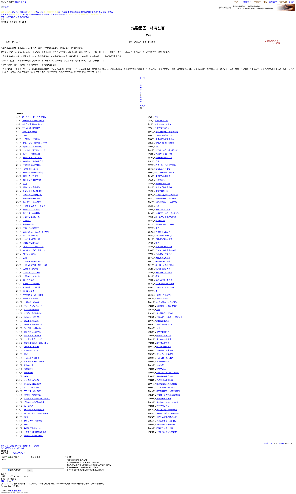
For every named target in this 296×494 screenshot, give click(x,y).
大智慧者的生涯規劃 (164, 376)
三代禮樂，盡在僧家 (32, 391)
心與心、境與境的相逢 (33, 313)
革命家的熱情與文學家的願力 (35, 250)
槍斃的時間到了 (29, 224)
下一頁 (142, 106)
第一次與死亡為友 (163, 210)
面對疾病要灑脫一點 (31, 217)
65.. (141, 101)
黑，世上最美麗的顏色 (165, 265)
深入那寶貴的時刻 (30, 236)
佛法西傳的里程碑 (30, 299)
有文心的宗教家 (29, 254)
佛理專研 (23, 12)
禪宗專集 (73, 12)
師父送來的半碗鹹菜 (31, 213)
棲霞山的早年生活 (163, 169)
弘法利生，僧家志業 (32, 328)
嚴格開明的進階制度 (164, 380)
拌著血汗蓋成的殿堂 (164, 154)
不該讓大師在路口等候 (32, 165)
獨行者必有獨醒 (162, 343)
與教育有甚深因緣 (163, 399)
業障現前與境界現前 (31, 187)
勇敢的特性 (28, 369)
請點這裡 (273, 2)
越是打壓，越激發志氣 (32, 195)
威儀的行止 (161, 365)
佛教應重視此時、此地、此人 (36, 343)
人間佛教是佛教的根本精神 (34, 261)
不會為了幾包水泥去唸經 (166, 250)
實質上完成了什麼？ (31, 176)
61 (141, 93)
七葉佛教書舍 (15, 491)
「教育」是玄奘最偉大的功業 (168, 395)
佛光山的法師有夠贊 (164, 354)
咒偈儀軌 (34, 15)
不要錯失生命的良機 (164, 428)
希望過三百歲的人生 (32, 428)
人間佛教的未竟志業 (31, 276)
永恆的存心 (28, 406)
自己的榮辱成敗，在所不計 (167, 202)
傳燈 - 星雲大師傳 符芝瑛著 (13, 448)
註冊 (20, 2)
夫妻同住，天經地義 (32, 332)
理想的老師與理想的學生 (34, 402)
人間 (25, 258)
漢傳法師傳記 (23, 17)
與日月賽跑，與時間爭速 (166, 410)
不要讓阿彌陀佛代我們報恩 (35, 432)
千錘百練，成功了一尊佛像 (34, 206)
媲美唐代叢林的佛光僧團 (166, 384)
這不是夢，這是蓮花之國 (33, 161)
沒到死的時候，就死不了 (166, 224)
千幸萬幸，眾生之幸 (164, 350)
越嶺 (25, 135)
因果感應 (88, 12)
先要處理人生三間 (163, 232)
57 (141, 85)
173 (141, 103)
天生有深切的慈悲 (30, 269)
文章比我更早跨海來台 (31, 128)
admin (281, 443)
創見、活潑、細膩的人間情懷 (35, 143)
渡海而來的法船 (161, 121)
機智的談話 (161, 369)
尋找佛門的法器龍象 (32, 395)
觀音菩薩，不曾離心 (31, 284)
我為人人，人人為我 (31, 273)
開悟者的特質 (28, 291)
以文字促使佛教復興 (164, 247)
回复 (3, 481)
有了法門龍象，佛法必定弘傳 (36, 413)
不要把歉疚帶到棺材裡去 (166, 432)
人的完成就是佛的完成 (165, 425)
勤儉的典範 (28, 365)
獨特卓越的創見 (162, 332)
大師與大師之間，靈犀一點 (167, 413)
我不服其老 (160, 221)
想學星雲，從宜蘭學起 (32, 147)
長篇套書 (41, 15)
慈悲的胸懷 (28, 373)
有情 (26, 417)
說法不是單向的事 (31, 321)
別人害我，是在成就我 (32, 202)
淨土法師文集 (63, 12)
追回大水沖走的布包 (163, 124)
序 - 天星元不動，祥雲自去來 (34, 117)
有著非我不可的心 (30, 169)
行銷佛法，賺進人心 (164, 254)
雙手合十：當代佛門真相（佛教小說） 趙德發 (20, 446)
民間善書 (56, 15)
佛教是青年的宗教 (163, 336)
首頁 (3, 17)
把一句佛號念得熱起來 (165, 284)
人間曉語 (27, 221)
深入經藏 (39, 12)
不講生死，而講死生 (31, 228)
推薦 (266, 443)
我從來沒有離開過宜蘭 (165, 143)
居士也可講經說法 (163, 339)
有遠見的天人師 (162, 406)
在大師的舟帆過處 (31, 310)
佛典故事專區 (6, 15)
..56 (141, 83)
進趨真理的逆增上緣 (164, 187)
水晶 (3, 488)
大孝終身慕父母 (162, 362)
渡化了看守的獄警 (162, 128)
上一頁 (142, 78)
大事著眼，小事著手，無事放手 (169, 317)
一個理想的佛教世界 (31, 139)
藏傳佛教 (80, 12)
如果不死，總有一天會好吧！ (168, 213)
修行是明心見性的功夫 (32, 180)
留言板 (292, 2)
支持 (7, 481)
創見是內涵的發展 (163, 347)
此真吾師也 (160, 180)
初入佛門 (15, 12)
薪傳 (26, 376)
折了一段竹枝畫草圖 (31, 154)
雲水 (157, 291)
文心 (157, 243)
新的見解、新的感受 (32, 317)
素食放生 (95, 12)
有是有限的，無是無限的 (166, 302)
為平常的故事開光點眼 (33, 324)
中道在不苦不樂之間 (31, 239)
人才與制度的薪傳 (31, 380)
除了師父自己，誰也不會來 (167, 150)
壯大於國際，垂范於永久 (166, 387)
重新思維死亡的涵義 (31, 210)
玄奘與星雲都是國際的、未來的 (37, 399)
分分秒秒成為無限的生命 (34, 410)
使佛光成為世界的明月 (33, 436)
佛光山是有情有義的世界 (166, 421)
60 (141, 91)
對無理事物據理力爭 (31, 198)
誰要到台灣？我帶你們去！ (33, 121)
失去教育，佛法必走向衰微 (167, 402)
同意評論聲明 (15, 470)
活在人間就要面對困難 (32, 191)
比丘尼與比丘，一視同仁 (34, 339)
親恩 (26, 354)
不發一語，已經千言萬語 (166, 165)
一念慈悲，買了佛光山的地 (34, 150)
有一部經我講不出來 (164, 324)
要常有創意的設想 (31, 347)
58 (141, 87)
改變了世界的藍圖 (29, 132)
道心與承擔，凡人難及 (32, 158)
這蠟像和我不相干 (163, 184)
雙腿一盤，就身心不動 (165, 287)
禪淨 (157, 276)
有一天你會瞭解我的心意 (33, 173)
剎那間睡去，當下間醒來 (33, 295)
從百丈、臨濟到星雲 (32, 387)
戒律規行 (27, 15)
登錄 (16, 2)
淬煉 (157, 161)
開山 (157, 147)
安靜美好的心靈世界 (164, 135)
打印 (270, 443)
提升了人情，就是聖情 (33, 421)
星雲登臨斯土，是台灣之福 (167, 132)
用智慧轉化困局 (162, 191)
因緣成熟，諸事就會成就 (166, 306)
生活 (157, 228)
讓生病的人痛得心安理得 (166, 217)
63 (141, 97)
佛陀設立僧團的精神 (32, 384)
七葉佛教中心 (245, 2)
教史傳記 (102, 12)
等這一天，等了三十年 (33, 306)
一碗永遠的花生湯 (31, 358)
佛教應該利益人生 (163, 261)
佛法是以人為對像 (163, 258)
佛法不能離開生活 (163, 176)
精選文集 (49, 15)
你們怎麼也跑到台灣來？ (32, 124)
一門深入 (110, 12)
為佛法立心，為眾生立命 (33, 247)
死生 (157, 206)
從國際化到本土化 (31, 350)
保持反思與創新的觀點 (165, 173)
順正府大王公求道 (12, 488)
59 (141, 89)
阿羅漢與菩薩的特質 (164, 236)
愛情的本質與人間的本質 (166, 417)
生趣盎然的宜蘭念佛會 (165, 139)
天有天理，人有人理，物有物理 (36, 232)
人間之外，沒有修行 (164, 273)
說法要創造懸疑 (162, 321)
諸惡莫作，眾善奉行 (31, 243)
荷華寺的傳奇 (162, 299)
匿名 (32, 457)
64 (141, 99)
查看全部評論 (18, 453)
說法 (158, 310)
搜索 (24, 2)
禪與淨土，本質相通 (31, 287)
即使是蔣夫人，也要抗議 (166, 198)
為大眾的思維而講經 (164, 313)
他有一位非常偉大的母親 (34, 362)
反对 (13, 481)
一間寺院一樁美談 (31, 302)
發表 (29, 470)
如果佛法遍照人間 (163, 269)
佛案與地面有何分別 (32, 336)
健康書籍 (64, 15)
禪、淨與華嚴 (28, 280)
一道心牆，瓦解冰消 (164, 358)
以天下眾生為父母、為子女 (167, 373)
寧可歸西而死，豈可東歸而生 (168, 391)
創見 (158, 328)
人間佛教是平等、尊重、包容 (35, 265)
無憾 (26, 425)
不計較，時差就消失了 (165, 295)
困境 (25, 184)
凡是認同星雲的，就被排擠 (167, 195)
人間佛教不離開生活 (164, 239)
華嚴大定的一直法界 (164, 280)
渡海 (156, 117)
